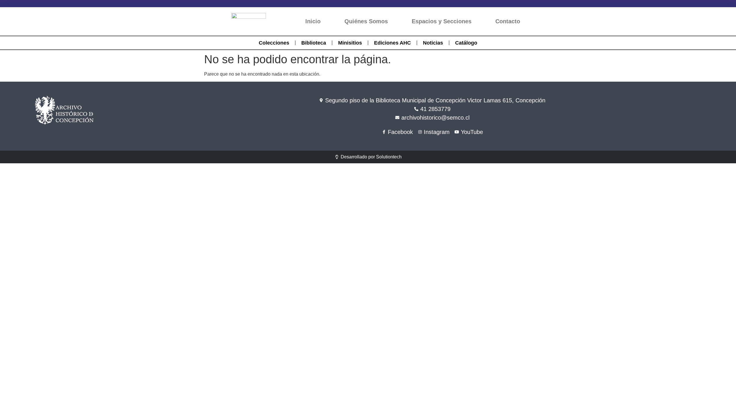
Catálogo (466, 43)
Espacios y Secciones (441, 21)
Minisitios (350, 43)
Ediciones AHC (392, 43)
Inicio (313, 21)
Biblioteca (313, 43)
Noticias (433, 43)
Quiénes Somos (366, 21)
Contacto (507, 21)
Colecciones (274, 43)
